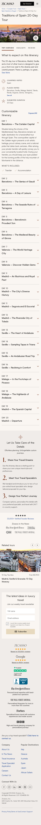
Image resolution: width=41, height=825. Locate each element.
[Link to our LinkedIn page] (14, 787)
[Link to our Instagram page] (9, 787)
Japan (23, 768)
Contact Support (26, 811)
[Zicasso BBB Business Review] (20, 681)
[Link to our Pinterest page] (25, 787)
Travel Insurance (8, 758)
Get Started (27, 4)
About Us (5, 749)
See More (6, 72)
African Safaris (26, 772)
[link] (20, 567)
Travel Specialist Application (8, 764)
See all (9, 95)
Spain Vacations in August (9, 11)
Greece (24, 754)
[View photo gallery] (35, 38)
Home (3, 9)
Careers (5, 771)
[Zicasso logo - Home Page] (8, 4)
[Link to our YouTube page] (19, 787)
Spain (23, 763)
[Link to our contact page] (30, 787)
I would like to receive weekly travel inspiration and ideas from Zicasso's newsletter (20, 625)
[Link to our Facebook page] (4, 787)
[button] (20, 147)
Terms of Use (15, 811)
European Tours (11, 9)
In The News (7, 754)
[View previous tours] (32, 545)
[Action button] (37, 4)
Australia (24, 758)
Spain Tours (21, 9)
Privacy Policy (6, 811)
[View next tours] (37, 545)
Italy (22, 749)
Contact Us (6, 775)
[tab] (8, 48)
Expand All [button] (33, 113)
